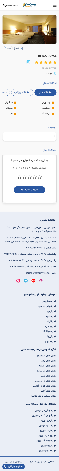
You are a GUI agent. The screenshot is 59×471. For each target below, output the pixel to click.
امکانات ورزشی (22, 92)
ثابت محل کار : (41, 248)
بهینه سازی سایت (31, 462)
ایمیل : (40, 273)
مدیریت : (33, 267)
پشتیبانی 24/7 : (30, 254)
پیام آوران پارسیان (13, 462)
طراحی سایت (48, 462)
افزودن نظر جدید (29, 190)
